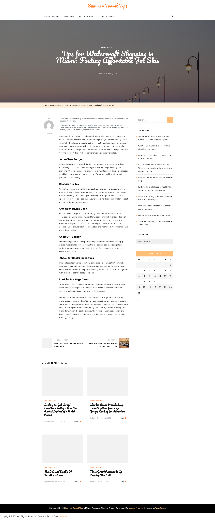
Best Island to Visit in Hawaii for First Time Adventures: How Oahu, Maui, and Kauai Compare (155, 168)
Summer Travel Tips (74, 508)
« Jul (138, 300)
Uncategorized (107, 48)
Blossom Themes (136, 508)
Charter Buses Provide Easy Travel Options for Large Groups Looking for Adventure (107, 408)
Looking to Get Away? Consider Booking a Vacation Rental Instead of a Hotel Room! (60, 409)
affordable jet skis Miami (76, 297)
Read (76, 421)
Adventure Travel (87, 16)
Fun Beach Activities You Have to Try (154, 215)
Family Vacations (51, 16)
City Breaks (69, 16)
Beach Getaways (107, 16)
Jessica (49, 134)
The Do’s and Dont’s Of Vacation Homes (58, 473)
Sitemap (64, 516)
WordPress (160, 508)
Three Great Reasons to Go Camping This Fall (106, 473)
